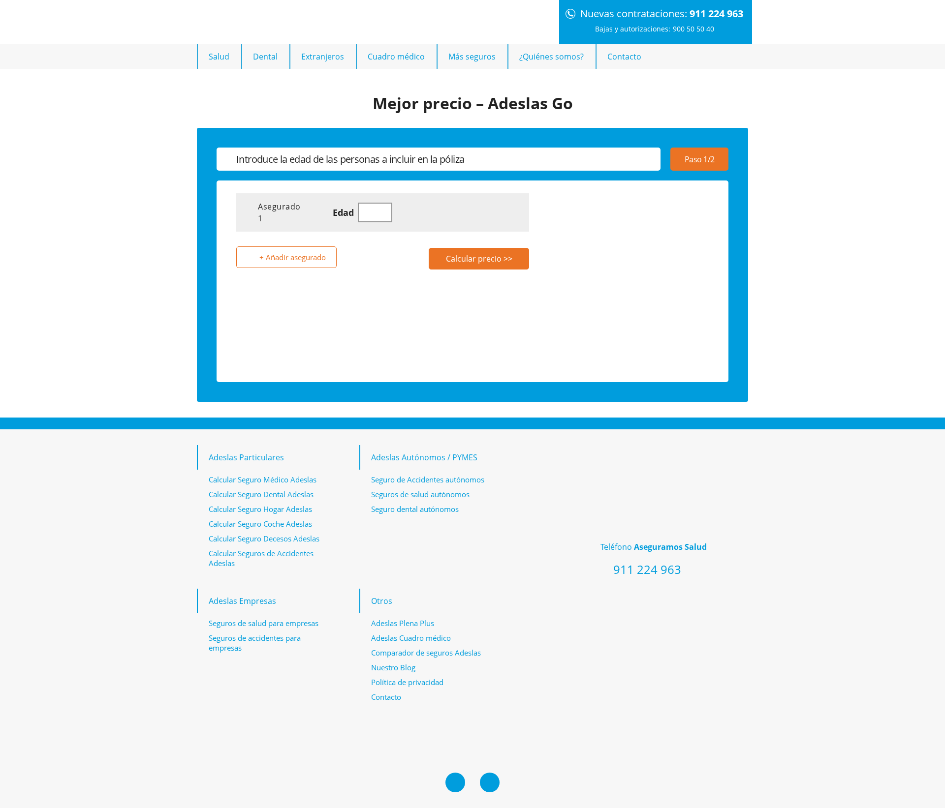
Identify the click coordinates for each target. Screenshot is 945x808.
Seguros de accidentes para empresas (255, 643)
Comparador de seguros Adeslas (426, 653)
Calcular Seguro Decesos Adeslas (264, 538)
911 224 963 (716, 13)
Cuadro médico (396, 56)
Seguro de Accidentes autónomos (427, 479)
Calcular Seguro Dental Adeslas (261, 494)
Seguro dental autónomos (415, 509)
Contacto (624, 56)
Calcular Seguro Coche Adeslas (260, 524)
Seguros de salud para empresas (263, 623)
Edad (343, 212)
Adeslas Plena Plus (402, 623)
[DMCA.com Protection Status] (674, 626)
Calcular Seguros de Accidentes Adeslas (261, 558)
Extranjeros (322, 56)
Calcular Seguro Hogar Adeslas (260, 509)
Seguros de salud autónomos (420, 494)
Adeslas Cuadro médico (411, 638)
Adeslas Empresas (242, 601)
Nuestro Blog (393, 667)
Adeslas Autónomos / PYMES (424, 457)
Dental (265, 56)
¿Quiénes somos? (551, 56)
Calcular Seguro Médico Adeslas (262, 479)
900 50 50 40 (693, 28)
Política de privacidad (407, 682)
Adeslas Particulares (246, 457)
